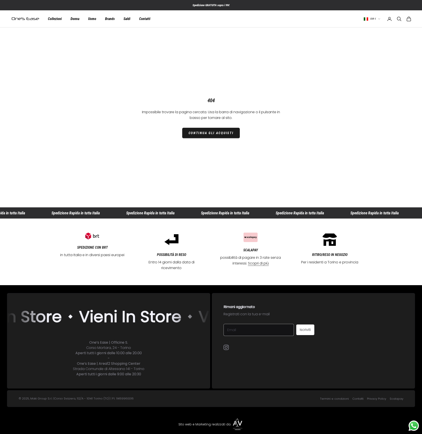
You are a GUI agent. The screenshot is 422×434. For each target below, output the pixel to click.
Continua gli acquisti (211, 133)
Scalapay (396, 399)
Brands (110, 19)
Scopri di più (258, 263)
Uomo (92, 19)
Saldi (127, 19)
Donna (75, 19)
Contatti (144, 19)
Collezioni (55, 19)
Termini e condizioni (334, 399)
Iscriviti (305, 329)
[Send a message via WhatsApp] (414, 426)
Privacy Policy (376, 399)
